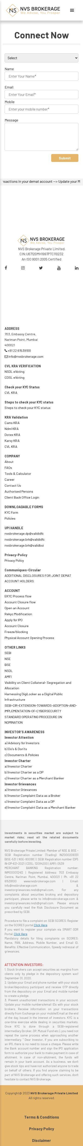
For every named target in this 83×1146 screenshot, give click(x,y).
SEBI (8, 653)
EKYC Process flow (18, 596)
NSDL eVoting (14, 371)
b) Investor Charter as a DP (24, 772)
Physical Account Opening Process (29, 638)
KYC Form (11, 512)
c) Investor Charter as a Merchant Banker (34, 778)
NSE (8, 659)
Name (9, 69)
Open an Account (17, 608)
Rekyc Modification (18, 614)
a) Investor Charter (18, 766)
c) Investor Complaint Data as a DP (29, 801)
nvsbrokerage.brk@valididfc (24, 539)
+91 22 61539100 (19, 350)
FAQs (8, 468)
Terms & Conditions (41, 1117)
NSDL (9, 671)
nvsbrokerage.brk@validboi (24, 545)
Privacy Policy (14, 560)
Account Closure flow (20, 602)
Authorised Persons (19, 491)
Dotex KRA (12, 435)
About (9, 462)
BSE (8, 665)
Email (9, 87)
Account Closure (17, 626)
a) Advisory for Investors (22, 743)
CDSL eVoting (14, 377)
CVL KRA (11, 393)
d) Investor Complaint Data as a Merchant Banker (40, 807)
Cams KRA (12, 423)
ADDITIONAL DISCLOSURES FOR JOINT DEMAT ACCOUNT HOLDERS (38, 578)
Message (11, 120)
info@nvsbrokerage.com (25, 356)
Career (10, 479)
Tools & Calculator (18, 473)
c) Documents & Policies (22, 755)
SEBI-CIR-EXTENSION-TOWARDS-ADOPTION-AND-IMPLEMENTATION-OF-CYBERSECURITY (41, 708)
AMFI (8, 677)
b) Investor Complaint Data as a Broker (32, 795)
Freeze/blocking (16, 632)
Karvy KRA (12, 441)
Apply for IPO (14, 620)
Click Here (40, 925)
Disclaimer (41, 1140)
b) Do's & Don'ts (16, 749)
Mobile (10, 101)
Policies (10, 518)
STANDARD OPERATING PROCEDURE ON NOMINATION (33, 719)
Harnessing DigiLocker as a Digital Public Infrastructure (34, 696)
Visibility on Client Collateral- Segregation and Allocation (38, 685)
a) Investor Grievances (21, 790)
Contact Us (13, 485)
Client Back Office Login (22, 497)
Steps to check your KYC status (27, 408)
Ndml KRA (12, 429)
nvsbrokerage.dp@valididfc (24, 533)
